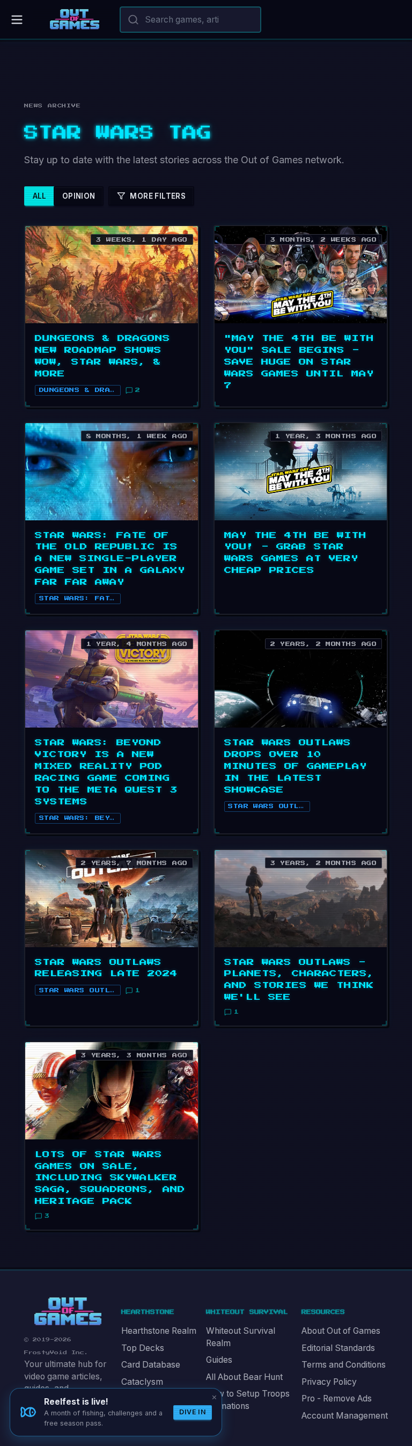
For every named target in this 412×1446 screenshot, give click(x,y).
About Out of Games (340, 1331)
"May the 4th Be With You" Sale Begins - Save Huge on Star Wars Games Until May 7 (299, 362)
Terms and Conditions (343, 1365)
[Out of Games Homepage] (68, 1311)
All (40, 196)
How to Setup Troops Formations (248, 1400)
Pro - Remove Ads (336, 1398)
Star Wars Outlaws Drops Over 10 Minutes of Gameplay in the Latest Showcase (295, 766)
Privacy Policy (329, 1382)
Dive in (192, 1412)
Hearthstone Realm (158, 1331)
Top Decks (142, 1348)
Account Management (344, 1416)
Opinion (78, 196)
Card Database (150, 1365)
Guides (219, 1360)
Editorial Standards (338, 1348)
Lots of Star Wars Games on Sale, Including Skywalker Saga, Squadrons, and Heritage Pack (110, 1178)
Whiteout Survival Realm (240, 1337)
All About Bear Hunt (244, 1377)
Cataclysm (142, 1382)
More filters (158, 196)
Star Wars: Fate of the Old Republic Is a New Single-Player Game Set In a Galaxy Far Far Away (110, 559)
